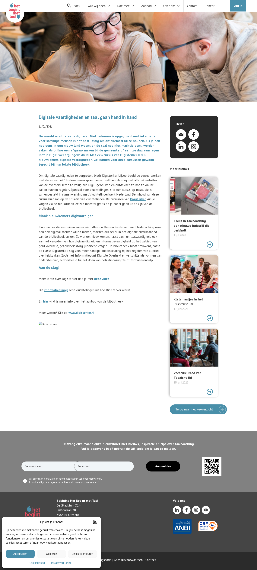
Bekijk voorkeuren (82, 553)
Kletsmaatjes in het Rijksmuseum (194, 289)
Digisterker (138, 199)
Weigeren (51, 553)
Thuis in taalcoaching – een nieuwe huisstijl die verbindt (194, 213)
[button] (95, 522)
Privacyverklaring (61, 563)
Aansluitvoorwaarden (128, 560)
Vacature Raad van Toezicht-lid (194, 363)
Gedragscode (102, 560)
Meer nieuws (179, 169)
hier (45, 301)
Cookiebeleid (37, 563)
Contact (150, 560)
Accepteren (20, 553)
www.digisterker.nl (81, 313)
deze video (101, 279)
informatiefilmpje (56, 290)
